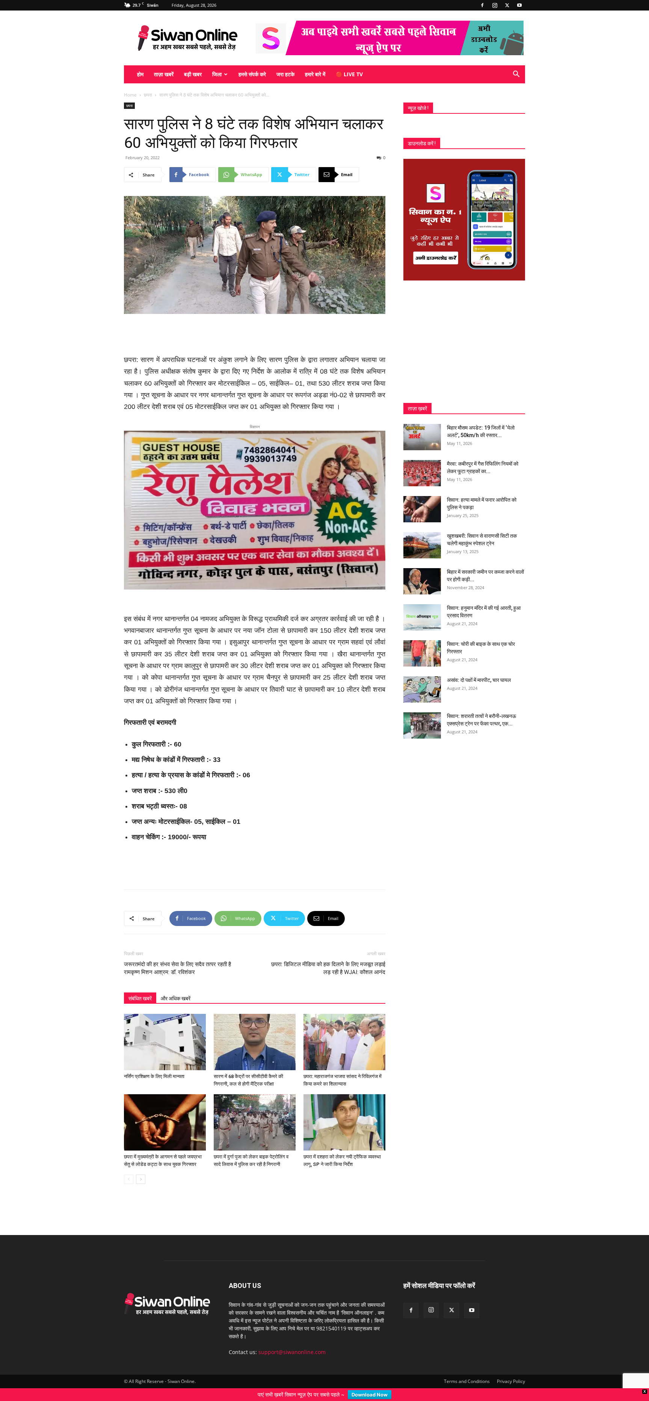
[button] (516, 74)
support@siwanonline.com (292, 1340)
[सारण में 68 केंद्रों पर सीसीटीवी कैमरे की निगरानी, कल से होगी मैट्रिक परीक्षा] (255, 1030)
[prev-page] (128, 1167)
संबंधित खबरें (140, 986)
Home (130, 95)
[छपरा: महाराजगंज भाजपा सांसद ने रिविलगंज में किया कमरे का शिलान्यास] (344, 1030)
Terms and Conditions (467, 1369)
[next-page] (140, 1167)
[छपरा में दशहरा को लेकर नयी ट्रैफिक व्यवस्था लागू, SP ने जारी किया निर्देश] (344, 1110)
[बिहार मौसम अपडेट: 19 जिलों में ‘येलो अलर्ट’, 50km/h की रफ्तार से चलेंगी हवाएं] (422, 437)
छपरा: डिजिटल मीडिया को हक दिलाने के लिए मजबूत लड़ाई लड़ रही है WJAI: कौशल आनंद (328, 956)
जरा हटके (285, 74)
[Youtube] (519, 5)
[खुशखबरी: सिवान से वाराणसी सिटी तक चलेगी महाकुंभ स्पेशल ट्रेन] (422, 545)
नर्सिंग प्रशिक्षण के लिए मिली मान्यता (154, 1064)
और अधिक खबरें (175, 986)
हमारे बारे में (315, 74)
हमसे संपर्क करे (252, 74)
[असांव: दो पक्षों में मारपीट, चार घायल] (422, 689)
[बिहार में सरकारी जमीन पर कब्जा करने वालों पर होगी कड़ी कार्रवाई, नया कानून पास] (422, 581)
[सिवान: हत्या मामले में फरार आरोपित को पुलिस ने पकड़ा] (422, 509)
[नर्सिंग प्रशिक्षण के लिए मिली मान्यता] (165, 1030)
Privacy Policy (511, 1369)
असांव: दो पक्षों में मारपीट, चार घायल (479, 680)
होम (140, 74)
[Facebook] (482, 5)
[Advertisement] (255, 335)
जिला (217, 74)
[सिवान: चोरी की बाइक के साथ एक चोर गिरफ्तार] (422, 653)
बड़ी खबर (193, 74)
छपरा (148, 95)
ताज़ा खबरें (164, 74)
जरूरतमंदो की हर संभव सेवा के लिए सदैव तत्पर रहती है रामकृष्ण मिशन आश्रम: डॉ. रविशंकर (177, 956)
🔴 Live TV (349, 74)
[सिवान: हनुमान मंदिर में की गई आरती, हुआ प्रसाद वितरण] (422, 617)
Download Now (370, 1395)
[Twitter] (507, 5)
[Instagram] (494, 5)
